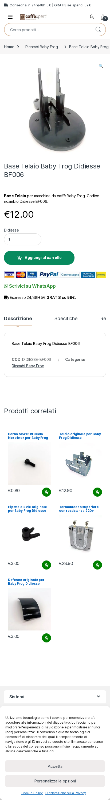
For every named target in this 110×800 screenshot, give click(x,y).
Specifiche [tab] (65, 318)
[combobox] (48, 29)
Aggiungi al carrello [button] (43, 492)
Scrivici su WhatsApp (32, 286)
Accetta (55, 766)
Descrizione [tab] (18, 318)
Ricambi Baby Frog (41, 46)
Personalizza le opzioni (55, 780)
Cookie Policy (32, 793)
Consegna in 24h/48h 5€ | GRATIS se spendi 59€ (50, 5)
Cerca (98, 29)
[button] (101, 66)
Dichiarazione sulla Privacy (65, 793)
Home (9, 46)
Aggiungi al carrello (43, 257)
